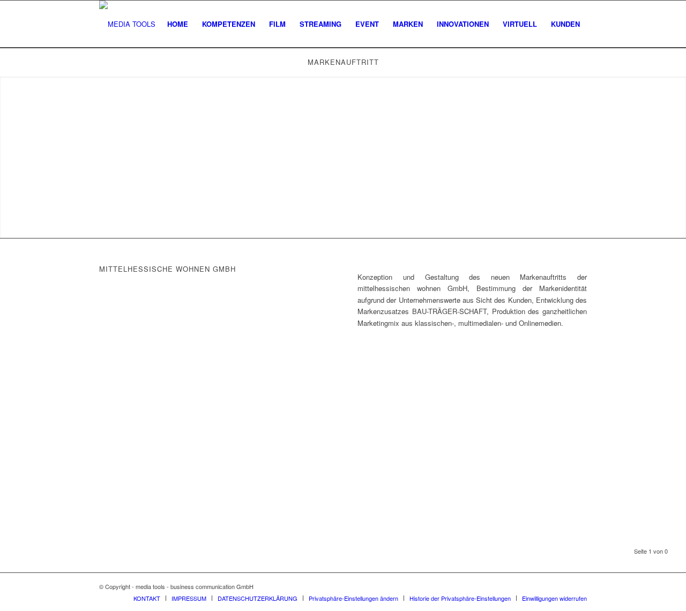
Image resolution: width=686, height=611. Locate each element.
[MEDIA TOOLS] (127, 24)
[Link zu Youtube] (579, 586)
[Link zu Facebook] (563, 586)
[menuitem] (177, 24)
